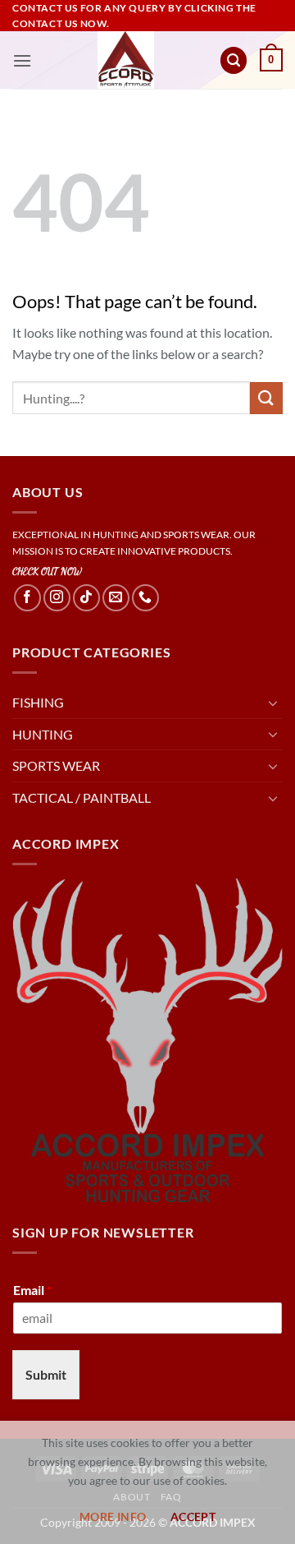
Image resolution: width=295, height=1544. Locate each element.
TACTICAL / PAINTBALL (81, 797)
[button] (22, 60)
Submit (45, 1374)
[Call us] (145, 597)
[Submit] (266, 398)
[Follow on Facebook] (27, 597)
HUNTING (42, 734)
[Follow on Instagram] (56, 597)
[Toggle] (273, 702)
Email (32, 1289)
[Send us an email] (115, 597)
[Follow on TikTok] (86, 597)
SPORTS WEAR (56, 765)
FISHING (38, 702)
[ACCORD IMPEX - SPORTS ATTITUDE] (125, 60)
